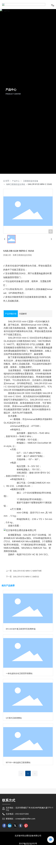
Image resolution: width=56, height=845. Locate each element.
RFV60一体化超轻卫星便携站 (18, 772)
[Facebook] (4, 835)
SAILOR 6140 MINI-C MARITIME (27, 580)
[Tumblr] (20, 835)
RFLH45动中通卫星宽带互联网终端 (20, 638)
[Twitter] (15, 835)
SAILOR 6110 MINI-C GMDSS (26, 586)
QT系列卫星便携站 (14, 727)
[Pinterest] (26, 835)
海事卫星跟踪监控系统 (15, 194)
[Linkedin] (10, 835)
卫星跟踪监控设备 (30, 190)
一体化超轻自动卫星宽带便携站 (19, 683)
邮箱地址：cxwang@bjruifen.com (20, 828)
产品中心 (16, 190)
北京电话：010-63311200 (17, 823)
